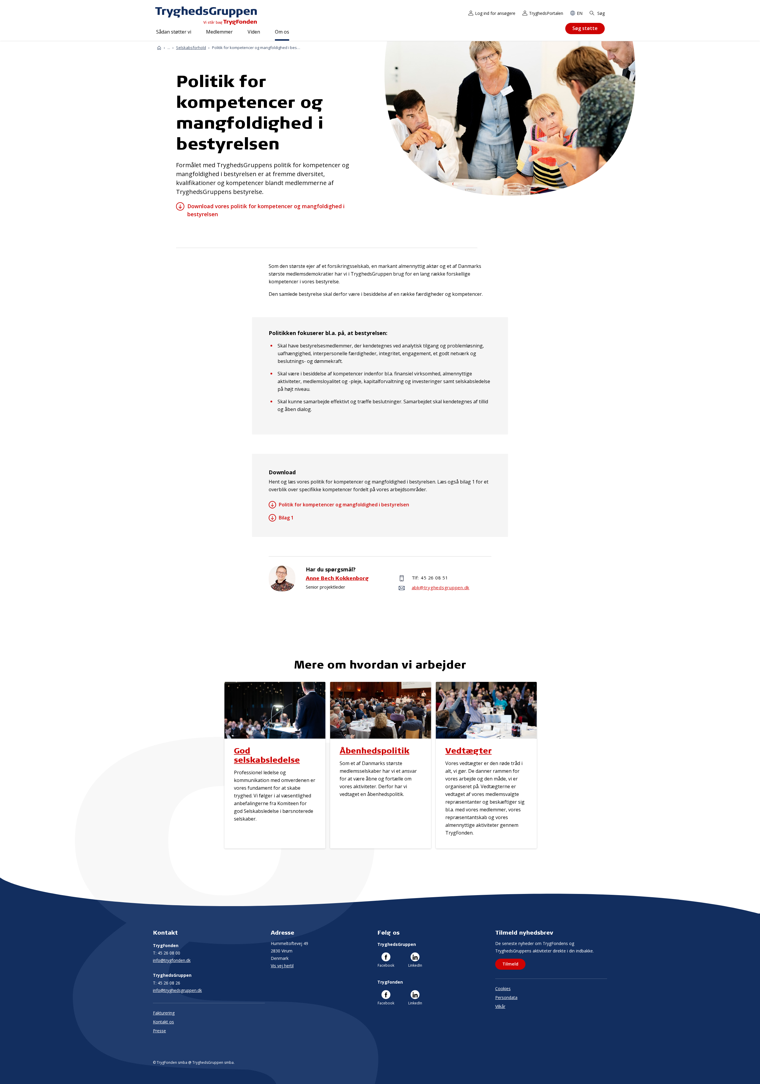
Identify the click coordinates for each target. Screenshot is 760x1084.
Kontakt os (163, 1022)
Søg (600, 13)
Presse (159, 1031)
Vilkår (500, 1006)
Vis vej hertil (282, 965)
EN (579, 13)
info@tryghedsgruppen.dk (177, 990)
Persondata (506, 997)
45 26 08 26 (166, 983)
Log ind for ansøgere (495, 13)
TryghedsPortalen (546, 13)
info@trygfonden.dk (172, 960)
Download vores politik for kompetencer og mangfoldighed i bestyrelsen (266, 210)
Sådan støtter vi (173, 32)
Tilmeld (510, 964)
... (168, 47)
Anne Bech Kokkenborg (337, 578)
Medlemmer (219, 32)
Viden (254, 32)
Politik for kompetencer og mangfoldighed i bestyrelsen (344, 504)
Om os (282, 32)
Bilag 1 (286, 517)
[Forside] (159, 47)
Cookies (503, 988)
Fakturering (164, 1013)
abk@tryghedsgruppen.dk (441, 587)
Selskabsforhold (191, 47)
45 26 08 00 (166, 953)
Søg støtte (585, 28)
